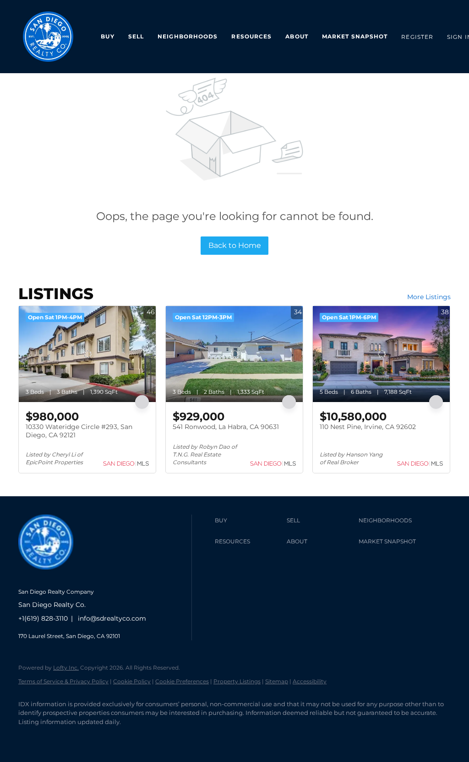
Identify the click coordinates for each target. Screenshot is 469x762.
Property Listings (237, 681)
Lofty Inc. (66, 667)
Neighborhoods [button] (188, 36)
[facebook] (29, 737)
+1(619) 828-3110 (43, 618)
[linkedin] (56, 737)
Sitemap (276, 681)
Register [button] (417, 36)
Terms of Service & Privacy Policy (63, 681)
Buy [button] (107, 36)
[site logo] (52, 576)
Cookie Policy (132, 681)
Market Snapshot (355, 36)
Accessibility (310, 681)
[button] (248, 520)
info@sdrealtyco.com (112, 618)
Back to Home (234, 245)
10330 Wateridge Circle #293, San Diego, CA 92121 (79, 431)
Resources (251, 36)
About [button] (296, 36)
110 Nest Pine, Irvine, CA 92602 (368, 427)
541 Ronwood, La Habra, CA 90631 (226, 427)
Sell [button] (136, 36)
